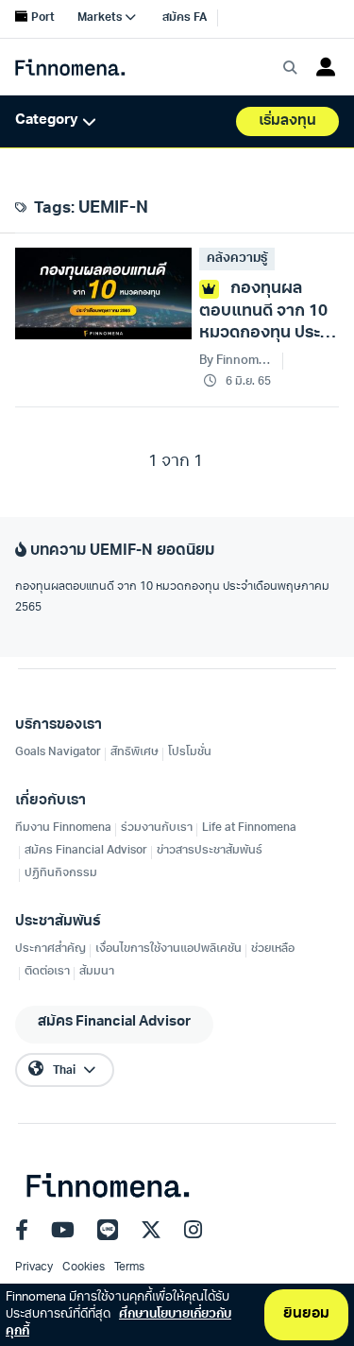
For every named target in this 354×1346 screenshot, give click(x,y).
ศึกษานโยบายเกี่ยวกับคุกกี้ (118, 1322)
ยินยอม (306, 1314)
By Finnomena (237, 360)
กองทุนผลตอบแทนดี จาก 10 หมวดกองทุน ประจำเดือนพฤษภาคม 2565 (172, 597)
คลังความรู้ (237, 258)
